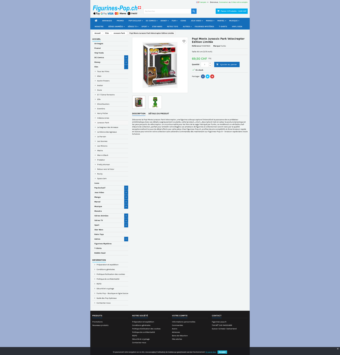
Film (174, 21)
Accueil (96, 39)
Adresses (176, 332)
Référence (196, 46)
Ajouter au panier (226, 64)
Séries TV (132, 26)
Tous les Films (103, 71)
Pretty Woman (103, 164)
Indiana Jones (103, 118)
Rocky (100, 174)
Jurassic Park (103, 123)
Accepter (222, 352)
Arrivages (107, 21)
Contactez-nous (103, 303)
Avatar (100, 85)
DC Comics (151, 21)
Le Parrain (101, 136)
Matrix (100, 150)
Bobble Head (99, 253)
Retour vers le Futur (105, 169)
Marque (216, 46)
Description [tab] (138, 113)
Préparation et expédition (107, 265)
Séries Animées (115, 26)
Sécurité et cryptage (105, 288)
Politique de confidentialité (107, 279)
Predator (101, 160)
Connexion (223, 2)
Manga (209, 21)
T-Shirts (223, 26)
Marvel (220, 21)
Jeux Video (196, 21)
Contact (217, 315)
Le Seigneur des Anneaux (107, 127)
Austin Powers (103, 81)
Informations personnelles (183, 322)
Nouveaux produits (100, 325)
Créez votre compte (239, 2)
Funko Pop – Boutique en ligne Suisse (112, 293)
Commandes (177, 325)
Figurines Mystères (204, 26)
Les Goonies (102, 141)
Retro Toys (172, 26)
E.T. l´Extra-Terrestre (105, 95)
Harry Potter (102, 113)
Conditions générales (105, 269)
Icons (183, 21)
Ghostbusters (103, 104)
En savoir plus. (211, 352)
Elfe (98, 99)
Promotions (97, 322)
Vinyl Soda (237, 26)
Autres (186, 26)
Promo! (120, 21)
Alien (99, 76)
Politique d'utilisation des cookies (110, 274)
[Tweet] (208, 76)
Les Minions (102, 146)
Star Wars (157, 26)
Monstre (99, 26)
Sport (144, 26)
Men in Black (102, 155)
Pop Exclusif (135, 21)
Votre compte (180, 315)
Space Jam (102, 178)
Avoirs (174, 329)
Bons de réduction (180, 336)
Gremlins (101, 109)
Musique (233, 21)
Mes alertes (177, 339)
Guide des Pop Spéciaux (106, 298)
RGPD (98, 284)
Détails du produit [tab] (158, 113)
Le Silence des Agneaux (107, 132)
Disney (164, 21)
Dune (99, 90)
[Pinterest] (212, 76)
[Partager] (203, 76)
